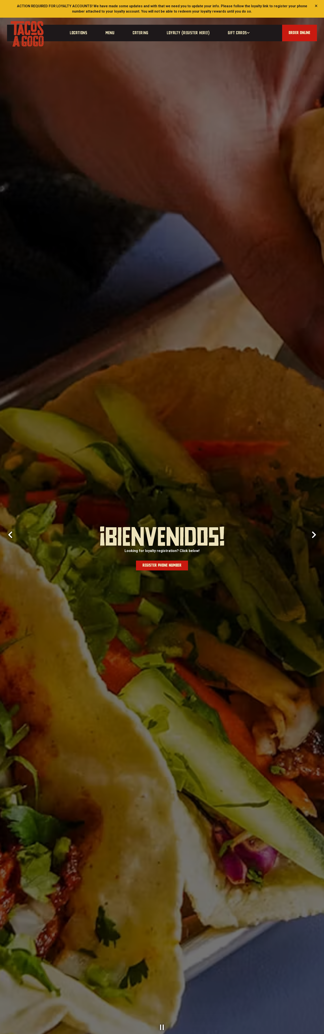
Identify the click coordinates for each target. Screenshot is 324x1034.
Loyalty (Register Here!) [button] (188, 33)
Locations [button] (78, 33)
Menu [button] (110, 33)
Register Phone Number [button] (162, 565)
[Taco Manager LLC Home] (27, 33)
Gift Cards (239, 33)
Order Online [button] (299, 33)
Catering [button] (140, 33)
